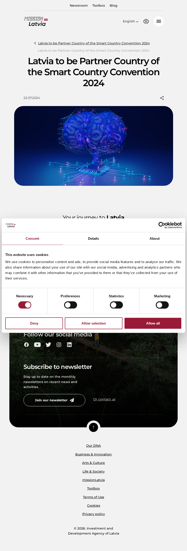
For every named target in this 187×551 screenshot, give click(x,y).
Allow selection (93, 323)
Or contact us (104, 399)
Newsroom (79, 5)
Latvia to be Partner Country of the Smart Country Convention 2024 (94, 43)
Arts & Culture (93, 463)
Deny (34, 323)
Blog (113, 5)
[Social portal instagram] (59, 345)
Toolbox (98, 5)
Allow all (153, 323)
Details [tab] (93, 238)
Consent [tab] (32, 238)
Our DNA (93, 446)
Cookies (93, 505)
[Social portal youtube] (37, 345)
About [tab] (155, 238)
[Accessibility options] (146, 21)
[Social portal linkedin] (69, 345)
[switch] (70, 305)
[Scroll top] (93, 427)
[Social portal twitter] (48, 345)
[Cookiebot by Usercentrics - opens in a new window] (162, 225)
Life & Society (94, 471)
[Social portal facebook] (26, 345)
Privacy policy (93, 514)
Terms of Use (93, 497)
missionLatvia (93, 480)
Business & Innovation (93, 454)
